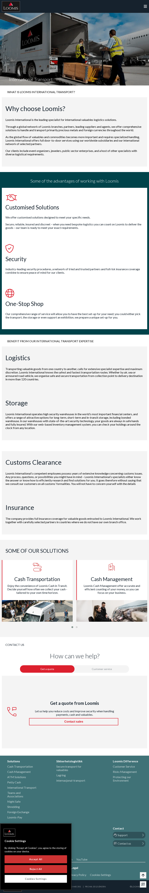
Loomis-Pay (14, 817)
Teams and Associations (15, 794)
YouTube (81, 859)
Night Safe (14, 801)
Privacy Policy (77, 874)
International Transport (21, 787)
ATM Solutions (16, 777)
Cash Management (19, 771)
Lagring (61, 775)
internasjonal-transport (70, 780)
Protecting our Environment (122, 778)
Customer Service (124, 766)
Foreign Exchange (18, 812)
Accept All (35, 859)
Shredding (13, 806)
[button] (72, 627)
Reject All (36, 869)
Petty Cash (14, 782)
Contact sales (73, 721)
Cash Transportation (20, 766)
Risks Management (125, 771)
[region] (36, 856)
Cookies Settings (100, 874)
